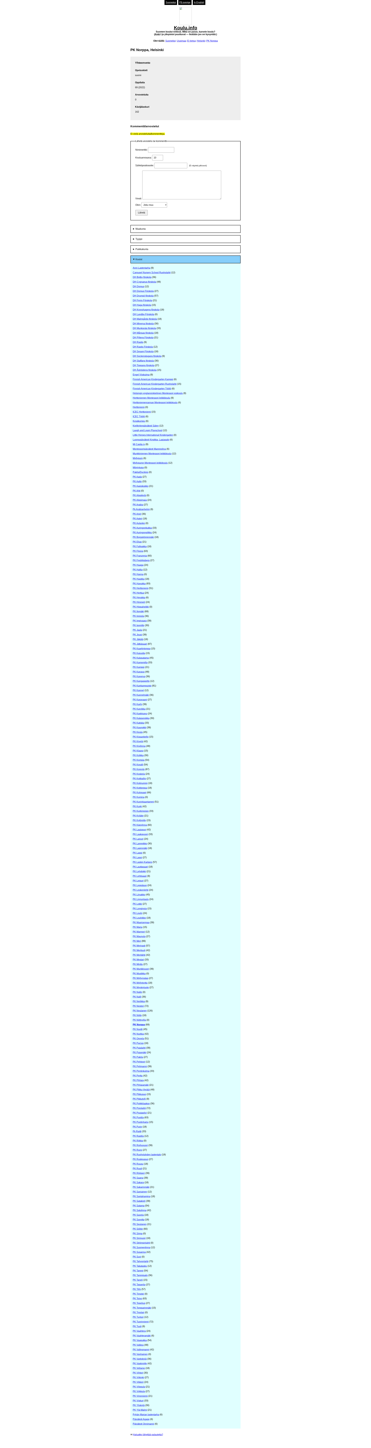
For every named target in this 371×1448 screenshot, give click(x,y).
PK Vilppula (139, 1386)
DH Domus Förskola (143, 291)
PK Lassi (137, 857)
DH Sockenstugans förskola (147, 356)
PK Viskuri (138, 1400)
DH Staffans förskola (143, 360)
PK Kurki (137, 806)
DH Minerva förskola (143, 323)
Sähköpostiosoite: (144, 165)
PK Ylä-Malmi (140, 1410)
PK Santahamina (141, 1196)
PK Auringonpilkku (142, 532)
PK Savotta (138, 1219)
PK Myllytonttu (140, 983)
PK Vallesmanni (141, 1349)
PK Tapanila (139, 1284)
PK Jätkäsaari (140, 644)
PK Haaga (138, 565)
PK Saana (138, 1178)
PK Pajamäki (139, 1052)
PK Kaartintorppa (141, 648)
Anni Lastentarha (141, 268)
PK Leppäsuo (140, 885)
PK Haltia (138, 569)
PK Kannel (138, 690)
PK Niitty (137, 1015)
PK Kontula (138, 760)
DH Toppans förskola (143, 365)
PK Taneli (138, 1280)
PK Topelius (139, 1303)
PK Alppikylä (139, 495)
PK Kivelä (138, 741)
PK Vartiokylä (140, 1359)
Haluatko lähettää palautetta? (148, 1434)
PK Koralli (138, 764)
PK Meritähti (139, 955)
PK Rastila (138, 1136)
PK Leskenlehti (140, 890)
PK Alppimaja (140, 500)
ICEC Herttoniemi (142, 412)
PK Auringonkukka (142, 528)
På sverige (184, 2)
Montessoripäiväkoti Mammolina (149, 449)
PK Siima (137, 1233)
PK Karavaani (140, 699)
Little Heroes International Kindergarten (153, 435)
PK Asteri (137, 518)
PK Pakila (138, 1057)
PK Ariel (137, 514)
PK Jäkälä (138, 639)
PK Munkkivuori (141, 969)
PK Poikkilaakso (141, 1103)
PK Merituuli (139, 950)
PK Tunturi (138, 1317)
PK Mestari (138, 959)
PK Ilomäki (138, 611)
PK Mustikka (139, 973)
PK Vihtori (138, 1373)
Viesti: (138, 198)
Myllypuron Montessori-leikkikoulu (150, 463)
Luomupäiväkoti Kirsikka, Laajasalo (151, 439)
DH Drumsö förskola (143, 296)
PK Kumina (138, 797)
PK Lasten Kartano (142, 862)
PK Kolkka (138, 755)
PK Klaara (138, 750)
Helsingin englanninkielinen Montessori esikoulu (158, 393)
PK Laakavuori (140, 834)
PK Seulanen (140, 1224)
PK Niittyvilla (139, 1020)
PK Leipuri (138, 880)
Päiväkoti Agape (141, 1419)
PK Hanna (138, 574)
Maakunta (141, 229)
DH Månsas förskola (143, 333)
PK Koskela (139, 774)
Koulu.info (185, 30)
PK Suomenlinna (141, 1247)
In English (199, 2)
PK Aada (137, 477)
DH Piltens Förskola (143, 337)
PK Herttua (138, 593)
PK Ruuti (137, 1168)
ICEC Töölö (139, 416)
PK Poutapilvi (140, 1113)
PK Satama (138, 1205)
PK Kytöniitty (139, 820)
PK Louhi (137, 913)
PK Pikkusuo (139, 1094)
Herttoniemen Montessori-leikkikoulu (151, 398)
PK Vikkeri (138, 1382)
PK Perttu (138, 1075)
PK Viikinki (138, 1377)
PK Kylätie (138, 815)
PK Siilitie (138, 1229)
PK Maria (137, 927)
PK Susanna (139, 1252)
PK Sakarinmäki (141, 1187)
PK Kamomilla (140, 662)
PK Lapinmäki (140, 848)
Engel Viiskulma (141, 374)
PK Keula (138, 732)
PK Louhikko (139, 918)
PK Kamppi (138, 667)
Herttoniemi (139, 407)
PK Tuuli (137, 1326)
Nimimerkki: (141, 150)
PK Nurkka (138, 1034)
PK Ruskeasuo (140, 1159)
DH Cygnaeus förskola (144, 282)
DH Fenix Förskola (142, 300)
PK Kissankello (141, 737)
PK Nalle (137, 992)
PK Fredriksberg (141, 560)
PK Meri (137, 941)
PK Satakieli (139, 1201)
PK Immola (138, 616)
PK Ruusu (138, 1164)
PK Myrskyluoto (141, 987)
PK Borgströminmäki (143, 537)
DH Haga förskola (142, 305)
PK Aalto (137, 481)
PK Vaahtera (139, 1331)
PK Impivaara (140, 620)
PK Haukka (138, 579)
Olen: (138, 205)
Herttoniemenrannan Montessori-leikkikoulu (155, 402)
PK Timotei (138, 1294)
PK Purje (137, 1126)
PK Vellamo (139, 1368)
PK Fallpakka (140, 546)
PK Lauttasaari (140, 867)
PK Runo (137, 1150)
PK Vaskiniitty (140, 1363)
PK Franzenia (140, 555)
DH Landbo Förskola (143, 314)
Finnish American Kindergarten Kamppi (153, 379)
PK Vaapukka (140, 1340)
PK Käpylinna (140, 825)
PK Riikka (138, 1140)
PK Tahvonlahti (140, 1261)
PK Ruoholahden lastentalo (147, 1154)
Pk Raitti (137, 1131)
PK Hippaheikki (141, 607)
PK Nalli (137, 997)
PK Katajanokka (141, 718)
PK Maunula (139, 936)
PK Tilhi (137, 1289)
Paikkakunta (142, 249)
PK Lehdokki (139, 871)
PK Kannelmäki (141, 695)
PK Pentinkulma (141, 1071)
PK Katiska (138, 723)
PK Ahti (136, 490)
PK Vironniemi (140, 1396)
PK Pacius (138, 1043)
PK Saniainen (140, 1191)
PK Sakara (138, 1182)
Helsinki (201, 41)
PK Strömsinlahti (141, 1243)
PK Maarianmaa (141, 922)
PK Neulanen (140, 1010)
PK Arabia (138, 504)
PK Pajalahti (139, 1048)
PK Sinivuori (139, 1238)
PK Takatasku (140, 1266)
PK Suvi (137, 1256)
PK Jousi (137, 634)
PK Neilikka (139, 1001)
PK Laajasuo (139, 829)
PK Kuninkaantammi (143, 802)
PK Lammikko (140, 843)
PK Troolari (138, 1312)
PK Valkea (138, 1345)
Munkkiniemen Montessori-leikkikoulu (152, 453)
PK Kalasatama (141, 658)
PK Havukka (139, 583)
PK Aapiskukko (140, 486)
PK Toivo (137, 1298)
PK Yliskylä (139, 1405)
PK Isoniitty (138, 625)
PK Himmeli (139, 602)
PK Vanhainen (140, 1354)
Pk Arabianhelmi (141, 509)
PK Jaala (137, 630)
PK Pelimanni (140, 1066)
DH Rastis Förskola (143, 347)
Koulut (139, 259)
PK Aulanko (139, 523)
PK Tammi (138, 1270)
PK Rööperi (139, 1173)
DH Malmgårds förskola (145, 319)
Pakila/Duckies (140, 472)
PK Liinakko (139, 894)
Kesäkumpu (139, 421)
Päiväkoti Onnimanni (143, 1424)
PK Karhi (137, 704)
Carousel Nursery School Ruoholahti (152, 272)
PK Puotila (138, 1117)
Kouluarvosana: (143, 157)
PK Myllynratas (140, 978)
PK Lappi (137, 853)
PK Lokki (137, 904)
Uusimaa (181, 41)
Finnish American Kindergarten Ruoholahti (155, 384)
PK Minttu (138, 964)
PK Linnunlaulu (141, 899)
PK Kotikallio (139, 778)
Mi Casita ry (139, 444)
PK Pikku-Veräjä (141, 1089)
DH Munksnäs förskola (144, 328)
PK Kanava (138, 672)
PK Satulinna (139, 1210)
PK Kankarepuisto (142, 685)
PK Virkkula (139, 1391)
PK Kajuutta (139, 653)
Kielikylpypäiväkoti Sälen (146, 425)
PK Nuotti (138, 1029)
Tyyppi (139, 239)
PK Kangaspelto (141, 681)
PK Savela (138, 1215)
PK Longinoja (140, 908)
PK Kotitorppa (140, 788)
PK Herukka (139, 597)
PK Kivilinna (139, 746)
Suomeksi (171, 2)
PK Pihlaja (138, 1080)
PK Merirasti (139, 945)
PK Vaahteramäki (142, 1335)
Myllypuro (138, 458)
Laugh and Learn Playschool (147, 430)
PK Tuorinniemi (141, 1321)
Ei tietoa (191, 41)
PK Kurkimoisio (141, 811)
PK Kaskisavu (140, 713)
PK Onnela (138, 1038)
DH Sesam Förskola (143, 351)
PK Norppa (212, 41)
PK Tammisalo (140, 1275)
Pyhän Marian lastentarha (146, 1414)
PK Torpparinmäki (142, 1308)
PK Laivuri (138, 839)
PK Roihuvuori (140, 1145)
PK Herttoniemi (140, 588)
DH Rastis (138, 342)
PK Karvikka (139, 709)
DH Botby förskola (142, 277)
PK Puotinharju (140, 1122)
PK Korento (139, 769)
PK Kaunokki (139, 727)
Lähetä (141, 212)
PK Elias (137, 542)
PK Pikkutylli (139, 1099)
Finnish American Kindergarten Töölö (152, 388)
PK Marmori (139, 932)
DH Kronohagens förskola (146, 309)
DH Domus (138, 286)
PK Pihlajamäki (141, 1085)
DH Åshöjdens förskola (145, 370)
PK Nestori (138, 1006)
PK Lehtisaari (140, 876)
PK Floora (138, 551)
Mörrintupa (138, 467)
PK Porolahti (139, 1108)
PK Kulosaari (139, 792)
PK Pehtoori (139, 1062)
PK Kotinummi (140, 783)
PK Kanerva (139, 676)
